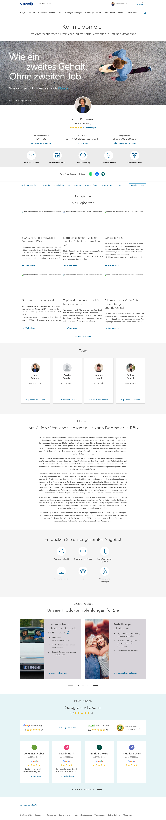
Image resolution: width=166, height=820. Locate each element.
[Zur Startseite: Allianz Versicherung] (26, 4)
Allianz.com (127, 815)
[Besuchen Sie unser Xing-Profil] (103, 174)
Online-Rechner (114, 815)
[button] (83, 105)
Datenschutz (51, 815)
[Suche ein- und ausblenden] (144, 12)
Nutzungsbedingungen (83, 815)
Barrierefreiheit (65, 815)
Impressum (39, 815)
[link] (83, 157)
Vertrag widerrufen (27, 805)
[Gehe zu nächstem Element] (100, 789)
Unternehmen (99, 815)
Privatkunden (43, 4)
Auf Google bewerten (66, 728)
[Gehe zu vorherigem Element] (66, 789)
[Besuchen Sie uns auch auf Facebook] (97, 174)
